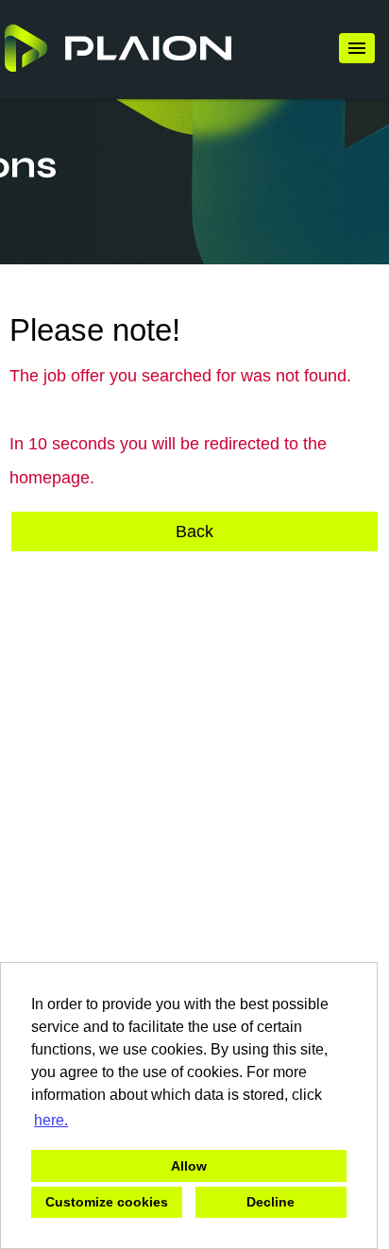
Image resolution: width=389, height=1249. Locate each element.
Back (194, 531)
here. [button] (51, 1120)
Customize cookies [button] (106, 1201)
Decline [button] (270, 1201)
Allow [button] (189, 1165)
